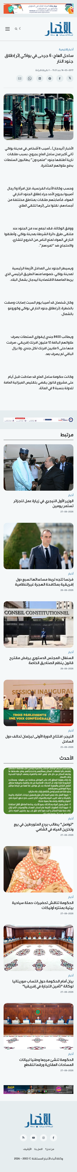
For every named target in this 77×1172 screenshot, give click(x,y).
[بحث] (16, 28)
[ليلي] (20, 29)
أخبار (70, 495)
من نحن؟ (49, 1149)
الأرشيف (27, 1149)
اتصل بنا (38, 1149)
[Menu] (7, 29)
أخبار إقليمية (66, 49)
